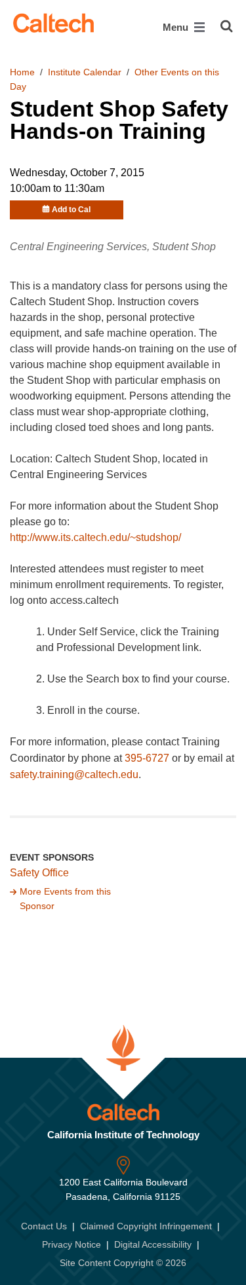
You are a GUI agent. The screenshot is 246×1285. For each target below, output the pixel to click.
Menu (177, 27)
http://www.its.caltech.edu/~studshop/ (95, 537)
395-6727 (147, 758)
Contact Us (44, 1226)
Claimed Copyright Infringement (146, 1226)
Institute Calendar (84, 72)
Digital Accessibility (153, 1244)
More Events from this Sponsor (65, 898)
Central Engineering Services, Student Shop (113, 246)
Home (22, 72)
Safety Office (39, 872)
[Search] (226, 26)
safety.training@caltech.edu (74, 774)
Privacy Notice (71, 1244)
